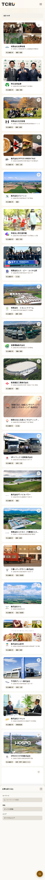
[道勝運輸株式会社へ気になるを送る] (39, 324)
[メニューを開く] (40, 4)
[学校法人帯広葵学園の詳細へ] (22, 220)
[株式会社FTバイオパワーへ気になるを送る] (39, 473)
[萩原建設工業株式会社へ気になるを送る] (39, 361)
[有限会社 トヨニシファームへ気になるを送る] (39, 287)
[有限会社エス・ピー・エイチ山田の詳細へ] (22, 257)
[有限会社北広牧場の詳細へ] (22, 108)
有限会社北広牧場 (18, 121)
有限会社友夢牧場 (18, 46)
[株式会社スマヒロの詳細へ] (22, 705)
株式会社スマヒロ (18, 718)
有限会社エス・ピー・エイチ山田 (24, 270)
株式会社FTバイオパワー (21, 494)
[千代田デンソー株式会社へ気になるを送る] (39, 660)
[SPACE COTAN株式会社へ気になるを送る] (39, 735)
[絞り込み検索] (40, 874)
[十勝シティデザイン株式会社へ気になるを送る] (39, 548)
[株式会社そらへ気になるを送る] (39, 585)
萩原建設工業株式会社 (19, 382)
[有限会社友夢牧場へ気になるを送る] (39, 25)
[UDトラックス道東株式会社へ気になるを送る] (39, 436)
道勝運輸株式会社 (18, 345)
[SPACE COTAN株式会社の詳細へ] (22, 742)
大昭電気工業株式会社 (19, 830)
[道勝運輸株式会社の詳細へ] (22, 332)
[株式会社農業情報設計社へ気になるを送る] (39, 847)
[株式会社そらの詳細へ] (22, 593)
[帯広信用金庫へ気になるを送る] (39, 63)
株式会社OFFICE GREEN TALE (23, 158)
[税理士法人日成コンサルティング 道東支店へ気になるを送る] (39, 399)
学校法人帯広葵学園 (19, 233)
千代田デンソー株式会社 (20, 681)
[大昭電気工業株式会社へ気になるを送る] (39, 809)
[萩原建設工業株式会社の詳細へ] (22, 369)
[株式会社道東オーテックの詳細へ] (22, 780)
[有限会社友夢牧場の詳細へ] (22, 33)
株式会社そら (16, 606)
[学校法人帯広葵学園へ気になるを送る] (39, 212)
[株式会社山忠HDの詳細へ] (22, 630)
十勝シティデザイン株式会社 (22, 569)
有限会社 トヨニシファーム (22, 308)
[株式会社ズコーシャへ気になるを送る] (39, 175)
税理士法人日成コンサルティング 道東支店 (27, 420)
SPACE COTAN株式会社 (20, 756)
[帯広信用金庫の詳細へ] (22, 70)
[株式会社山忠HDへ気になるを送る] (39, 623)
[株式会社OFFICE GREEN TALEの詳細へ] (22, 145)
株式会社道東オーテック (20, 793)
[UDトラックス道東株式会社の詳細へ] (22, 444)
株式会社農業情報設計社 (20, 868)
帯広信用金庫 (16, 84)
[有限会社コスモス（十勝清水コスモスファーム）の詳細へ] (22, 518)
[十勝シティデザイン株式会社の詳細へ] (22, 556)
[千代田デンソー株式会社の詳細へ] (22, 668)
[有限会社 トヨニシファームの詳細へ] (22, 294)
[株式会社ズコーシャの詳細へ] (22, 182)
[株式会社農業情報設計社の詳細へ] (22, 854)
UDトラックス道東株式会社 (22, 457)
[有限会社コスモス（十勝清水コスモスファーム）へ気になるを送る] (39, 511)
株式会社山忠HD (17, 644)
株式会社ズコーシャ (19, 196)
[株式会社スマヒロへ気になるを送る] (39, 697)
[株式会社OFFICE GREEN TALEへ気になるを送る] (39, 137)
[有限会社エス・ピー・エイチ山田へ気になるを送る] (39, 249)
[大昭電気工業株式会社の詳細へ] (22, 817)
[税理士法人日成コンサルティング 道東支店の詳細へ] (22, 406)
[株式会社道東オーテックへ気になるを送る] (39, 772)
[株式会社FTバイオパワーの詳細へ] (22, 481)
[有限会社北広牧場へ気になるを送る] (39, 100)
